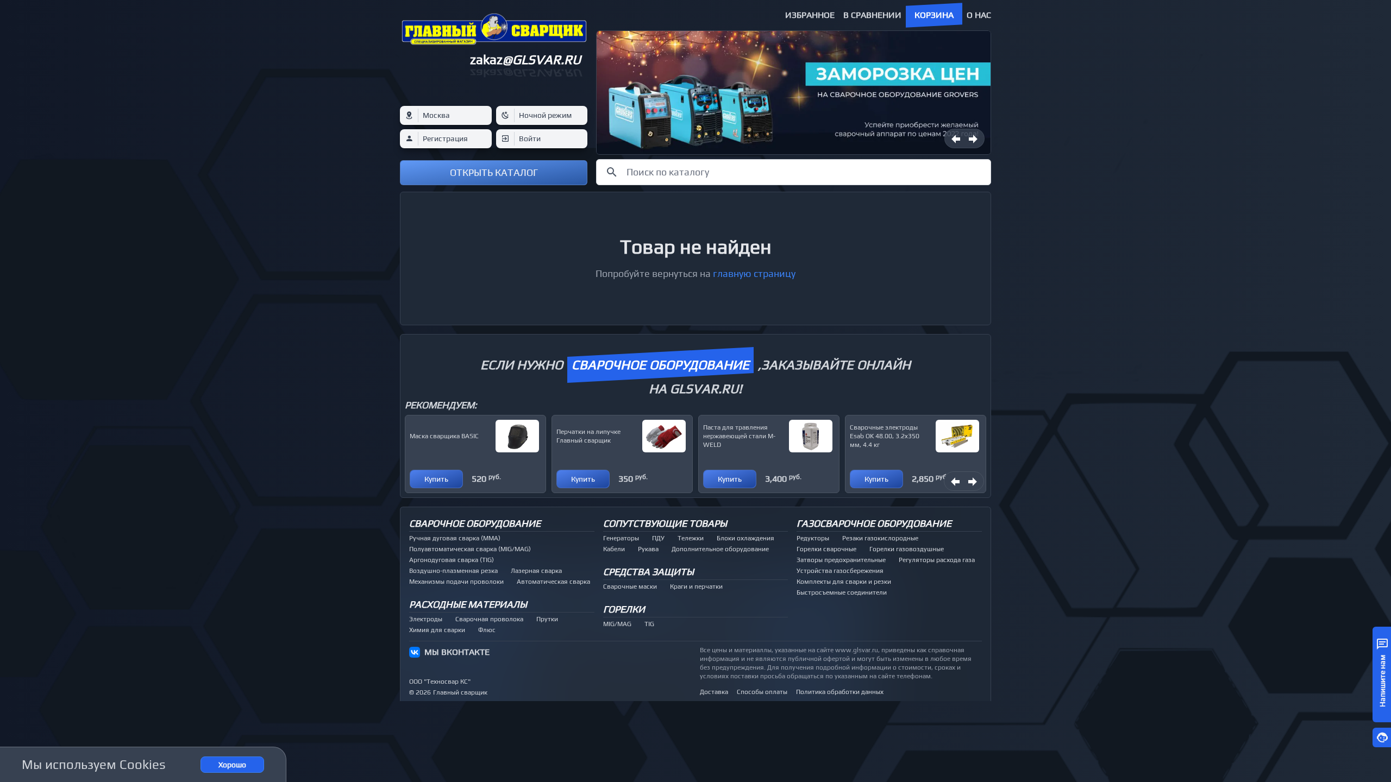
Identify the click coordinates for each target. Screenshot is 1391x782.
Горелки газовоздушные (906, 549)
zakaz (525, 59)
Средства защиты (648, 571)
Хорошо (232, 764)
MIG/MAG (617, 624)
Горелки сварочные (826, 549)
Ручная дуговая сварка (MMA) (454, 538)
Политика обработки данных (840, 692)
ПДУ (658, 538)
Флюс (487, 630)
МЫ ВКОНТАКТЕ (457, 652)
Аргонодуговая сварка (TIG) (451, 560)
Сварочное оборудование (475, 523)
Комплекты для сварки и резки (844, 581)
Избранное (810, 15)
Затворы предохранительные (841, 560)
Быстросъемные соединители (842, 592)
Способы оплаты (762, 692)
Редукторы (813, 538)
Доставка (714, 692)
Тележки (691, 538)
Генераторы (621, 538)
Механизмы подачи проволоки (456, 581)
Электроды (425, 619)
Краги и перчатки (696, 586)
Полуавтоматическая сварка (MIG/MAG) (470, 549)
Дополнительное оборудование (720, 549)
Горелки (624, 609)
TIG (649, 624)
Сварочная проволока (489, 619)
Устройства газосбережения (840, 571)
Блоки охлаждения (745, 538)
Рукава (648, 549)
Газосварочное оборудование (874, 523)
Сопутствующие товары (665, 523)
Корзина (934, 15)
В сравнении (872, 15)
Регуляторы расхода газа (937, 560)
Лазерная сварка (536, 571)
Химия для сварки (437, 630)
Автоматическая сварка (553, 581)
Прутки (547, 619)
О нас (979, 15)
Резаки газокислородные (880, 538)
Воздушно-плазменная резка (453, 571)
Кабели (614, 549)
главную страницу (754, 273)
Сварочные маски (630, 586)
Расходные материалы (468, 604)
